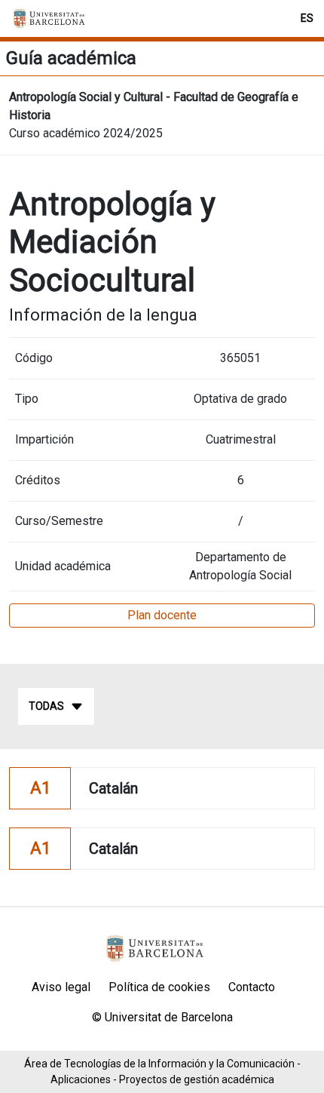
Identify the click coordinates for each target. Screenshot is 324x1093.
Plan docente (162, 615)
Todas (46, 706)
